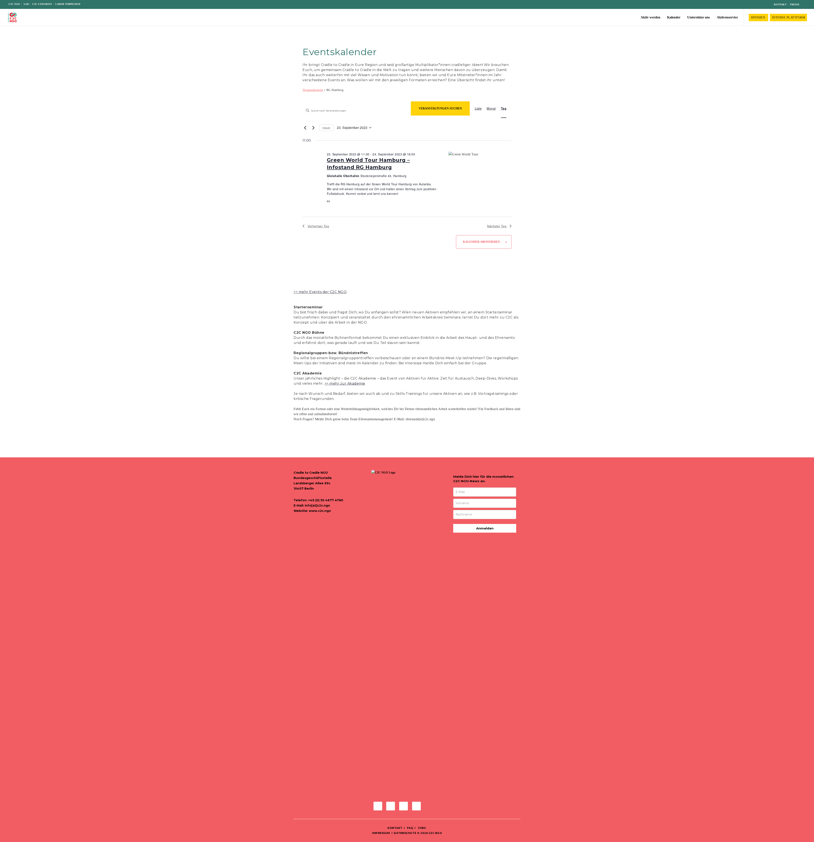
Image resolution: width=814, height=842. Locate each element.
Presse (794, 4)
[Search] (806, 4)
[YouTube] (766, 5)
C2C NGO (14, 4)
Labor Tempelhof (68, 4)
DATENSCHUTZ (405, 833)
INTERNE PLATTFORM (788, 17)
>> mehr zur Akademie (345, 383)
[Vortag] (305, 127)
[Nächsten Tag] (313, 127)
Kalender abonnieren (481, 241)
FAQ (409, 827)
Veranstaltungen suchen (440, 108)
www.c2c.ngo (320, 511)
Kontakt (780, 4)
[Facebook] (746, 5)
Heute (326, 127)
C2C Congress (42, 4)
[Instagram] (752, 5)
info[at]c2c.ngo (317, 505)
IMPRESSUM (381, 833)
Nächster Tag (496, 226)
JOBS (422, 827)
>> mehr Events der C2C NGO (320, 292)
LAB (26, 4)
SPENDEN (758, 17)
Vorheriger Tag (318, 226)
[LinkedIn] (759, 5)
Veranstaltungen (312, 90)
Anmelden (484, 528)
